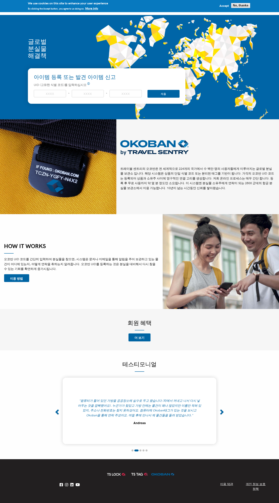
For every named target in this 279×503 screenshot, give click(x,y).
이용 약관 (226, 484)
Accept (224, 5)
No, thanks (240, 5)
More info (91, 8)
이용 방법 (16, 278)
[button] (57, 411)
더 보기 (139, 337)
